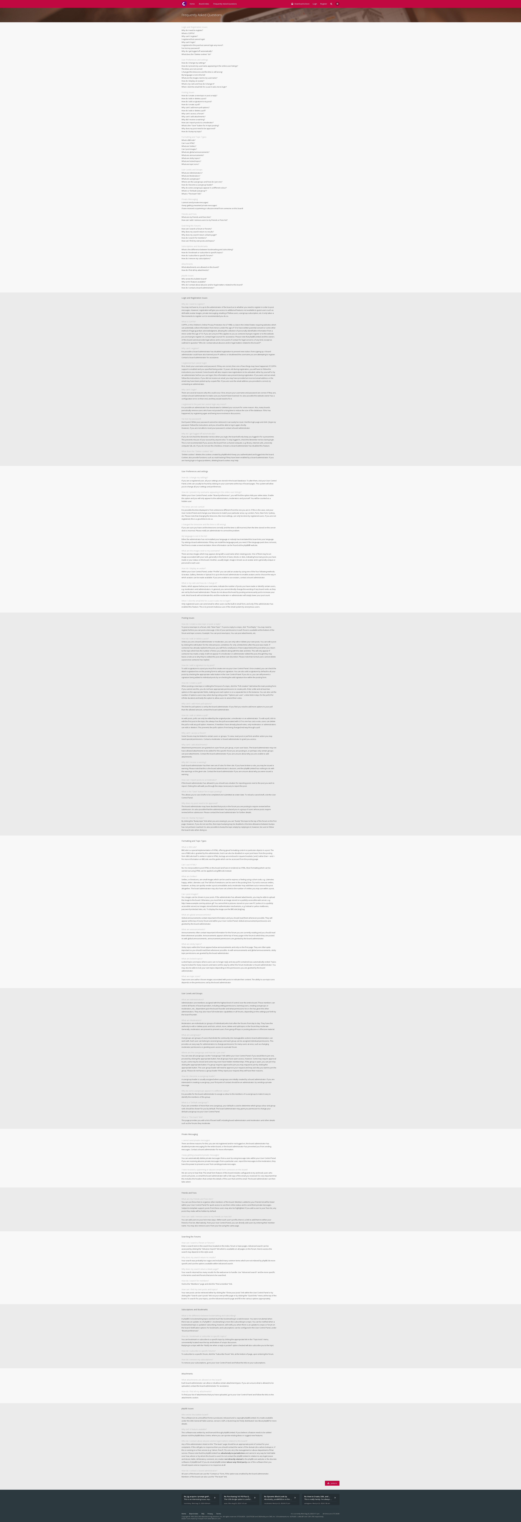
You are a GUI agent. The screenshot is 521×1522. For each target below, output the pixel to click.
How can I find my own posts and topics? (198, 241)
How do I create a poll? (191, 104)
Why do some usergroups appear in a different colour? (204, 188)
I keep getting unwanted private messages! (199, 205)
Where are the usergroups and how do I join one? (202, 182)
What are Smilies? (189, 146)
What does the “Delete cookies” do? (196, 54)
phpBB (246, 545)
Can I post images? (189, 149)
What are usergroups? (191, 179)
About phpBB (263, 1421)
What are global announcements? (195, 152)
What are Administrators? (192, 173)
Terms (218, 1514)
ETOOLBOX (241, 1516)
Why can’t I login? (188, 42)
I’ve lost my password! (191, 48)
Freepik (200, 1519)
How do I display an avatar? (193, 81)
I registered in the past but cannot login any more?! (202, 45)
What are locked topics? (191, 161)
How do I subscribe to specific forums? (197, 255)
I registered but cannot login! (193, 39)
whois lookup (265, 1447)
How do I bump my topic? (192, 131)
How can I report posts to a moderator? (198, 122)
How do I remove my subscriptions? (196, 258)
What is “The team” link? (191, 194)
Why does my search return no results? (198, 231)
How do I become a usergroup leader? (197, 185)
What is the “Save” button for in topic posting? (200, 125)
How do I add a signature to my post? (197, 101)
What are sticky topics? (191, 158)
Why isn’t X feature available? (194, 282)
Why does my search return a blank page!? (199, 235)
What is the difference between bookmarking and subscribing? (207, 249)
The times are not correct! (192, 69)
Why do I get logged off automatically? (197, 51)
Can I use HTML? (188, 143)
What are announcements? (193, 155)
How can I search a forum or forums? (197, 229)
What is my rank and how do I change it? (198, 84)
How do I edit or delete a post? (194, 98)
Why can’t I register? (190, 36)
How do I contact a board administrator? (198, 288)
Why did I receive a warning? (193, 119)
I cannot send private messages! (195, 202)
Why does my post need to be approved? (198, 128)
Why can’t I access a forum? (193, 113)
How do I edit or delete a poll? (194, 110)
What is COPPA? (188, 33)
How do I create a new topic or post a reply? (199, 95)
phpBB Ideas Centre (202, 1435)
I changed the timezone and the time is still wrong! (202, 72)
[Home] (184, 3)
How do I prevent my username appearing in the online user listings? (210, 66)
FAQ (202, 1514)
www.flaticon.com (214, 1519)
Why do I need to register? (192, 30)
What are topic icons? (190, 164)
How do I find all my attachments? (195, 270)
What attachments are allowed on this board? (200, 267)
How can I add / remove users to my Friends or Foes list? (205, 220)
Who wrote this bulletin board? (194, 279)
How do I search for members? (194, 238)
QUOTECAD (250, 1516)
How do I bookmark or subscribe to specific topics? (202, 252)
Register (323, 4)
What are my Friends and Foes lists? (196, 217)
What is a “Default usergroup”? (194, 191)
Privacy (210, 1514)
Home (184, 1514)
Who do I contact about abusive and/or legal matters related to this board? (212, 285)
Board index (193, 1514)
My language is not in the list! (193, 75)
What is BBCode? (188, 140)
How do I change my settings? (194, 63)
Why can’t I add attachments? (193, 116)
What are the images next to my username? (199, 78)
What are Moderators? (191, 176)
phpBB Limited (250, 1418)
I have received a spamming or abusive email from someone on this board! (212, 208)
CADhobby (262, 1516)
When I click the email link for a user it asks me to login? (204, 87)
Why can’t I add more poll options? (195, 107)
